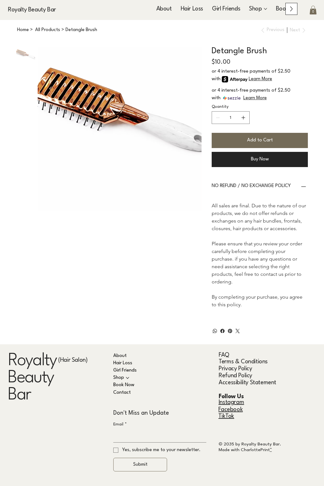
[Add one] (243, 117)
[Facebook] (222, 331)
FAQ (224, 355)
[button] (313, 10)
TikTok (226, 416)
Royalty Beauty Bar (32, 10)
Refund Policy (235, 376)
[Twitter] (237, 331)
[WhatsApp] (215, 331)
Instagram (231, 402)
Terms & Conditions (243, 362)
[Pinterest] (230, 331)
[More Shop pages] (265, 8)
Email (120, 424)
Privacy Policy (235, 369)
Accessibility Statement (247, 383)
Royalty (32, 360)
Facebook (230, 409)
